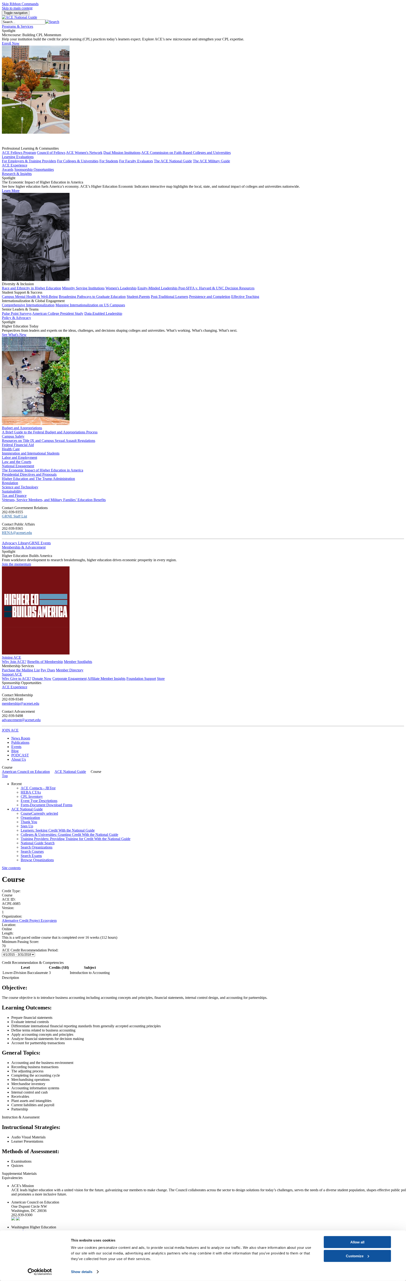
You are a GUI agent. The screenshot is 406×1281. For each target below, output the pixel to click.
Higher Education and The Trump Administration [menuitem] (38, 479)
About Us (18, 759)
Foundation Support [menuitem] (141, 679)
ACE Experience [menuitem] (14, 687)
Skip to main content (17, 8)
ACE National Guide (70, 772)
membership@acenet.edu (20, 703)
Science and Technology (20, 487)
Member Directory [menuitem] (69, 670)
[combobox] (23, 21)
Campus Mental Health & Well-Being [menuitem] (30, 297)
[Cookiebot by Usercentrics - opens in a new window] (39, 1271)
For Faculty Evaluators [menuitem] (136, 161)
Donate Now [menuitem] (41, 679)
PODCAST (20, 755)
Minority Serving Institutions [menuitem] (83, 288)
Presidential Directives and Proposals (29, 474)
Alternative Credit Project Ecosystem (29, 921)
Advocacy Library (15, 543)
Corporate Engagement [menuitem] (69, 679)
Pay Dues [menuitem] (48, 670)
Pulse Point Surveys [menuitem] (16, 313)
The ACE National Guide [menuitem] (173, 161)
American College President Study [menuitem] (57, 313)
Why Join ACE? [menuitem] (14, 662)
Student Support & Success (22, 292)
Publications (20, 742)
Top (5, 776)
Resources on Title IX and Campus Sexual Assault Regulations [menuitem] (48, 441)
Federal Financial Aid (18, 445)
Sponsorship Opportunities (21, 683)
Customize (354, 1256)
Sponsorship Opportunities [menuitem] (34, 169)
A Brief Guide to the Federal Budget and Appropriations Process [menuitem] (50, 432)
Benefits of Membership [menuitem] (45, 662)
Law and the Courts (16, 462)
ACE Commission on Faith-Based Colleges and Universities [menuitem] (186, 153)
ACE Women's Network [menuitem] (84, 153)
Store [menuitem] (161, 679)
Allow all (357, 1242)
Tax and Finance (14, 496)
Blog (15, 751)
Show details (81, 1272)
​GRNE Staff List (14, 516)
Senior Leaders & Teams (20, 309)
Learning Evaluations (18, 157)
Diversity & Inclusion (18, 284)
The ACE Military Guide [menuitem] (211, 161)
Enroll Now (11, 43)
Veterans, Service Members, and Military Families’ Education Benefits (54, 500)
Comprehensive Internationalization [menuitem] (28, 305)
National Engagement (18, 466)
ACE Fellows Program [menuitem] (19, 153)
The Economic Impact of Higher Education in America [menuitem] (42, 470)
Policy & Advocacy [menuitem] (16, 318)
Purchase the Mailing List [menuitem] (21, 670)
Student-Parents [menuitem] (138, 297)
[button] (52, 22)
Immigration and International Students (30, 453)
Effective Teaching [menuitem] (245, 297)
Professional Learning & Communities (30, 148)
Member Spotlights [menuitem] (78, 662)
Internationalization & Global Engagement (33, 301)
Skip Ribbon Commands (20, 4)
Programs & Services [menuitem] (17, 26)
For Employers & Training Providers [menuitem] (29, 161)
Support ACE (12, 674)
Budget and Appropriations (22, 428)
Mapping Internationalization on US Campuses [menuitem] (90, 305)
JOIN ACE (10, 730)
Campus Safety (13, 436)
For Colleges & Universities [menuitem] (77, 161)
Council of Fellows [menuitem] (51, 153)
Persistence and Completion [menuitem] (209, 297)
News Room (20, 738)
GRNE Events (40, 543)
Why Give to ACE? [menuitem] (16, 679)
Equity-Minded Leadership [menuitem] (157, 288)
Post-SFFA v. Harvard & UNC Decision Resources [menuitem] (216, 288)
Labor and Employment (19, 457)
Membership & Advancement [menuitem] (24, 547)
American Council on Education (26, 772)
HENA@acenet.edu (17, 533)
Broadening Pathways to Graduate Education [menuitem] (92, 297)
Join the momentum (16, 564)
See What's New (14, 335)
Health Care (11, 449)
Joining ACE (11, 657)
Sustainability (12, 491)
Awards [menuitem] (7, 169)
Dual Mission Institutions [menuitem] (122, 153)
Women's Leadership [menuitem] (121, 288)
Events (16, 747)
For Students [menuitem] (108, 161)
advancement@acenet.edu (21, 720)
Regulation (10, 483)
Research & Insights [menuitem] (17, 174)
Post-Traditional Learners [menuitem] (169, 297)
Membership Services (18, 666)
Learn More (11, 191)
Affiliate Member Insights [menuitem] (106, 679)
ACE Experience (14, 165)
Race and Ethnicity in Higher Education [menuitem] (31, 288)
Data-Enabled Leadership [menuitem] (103, 313)
